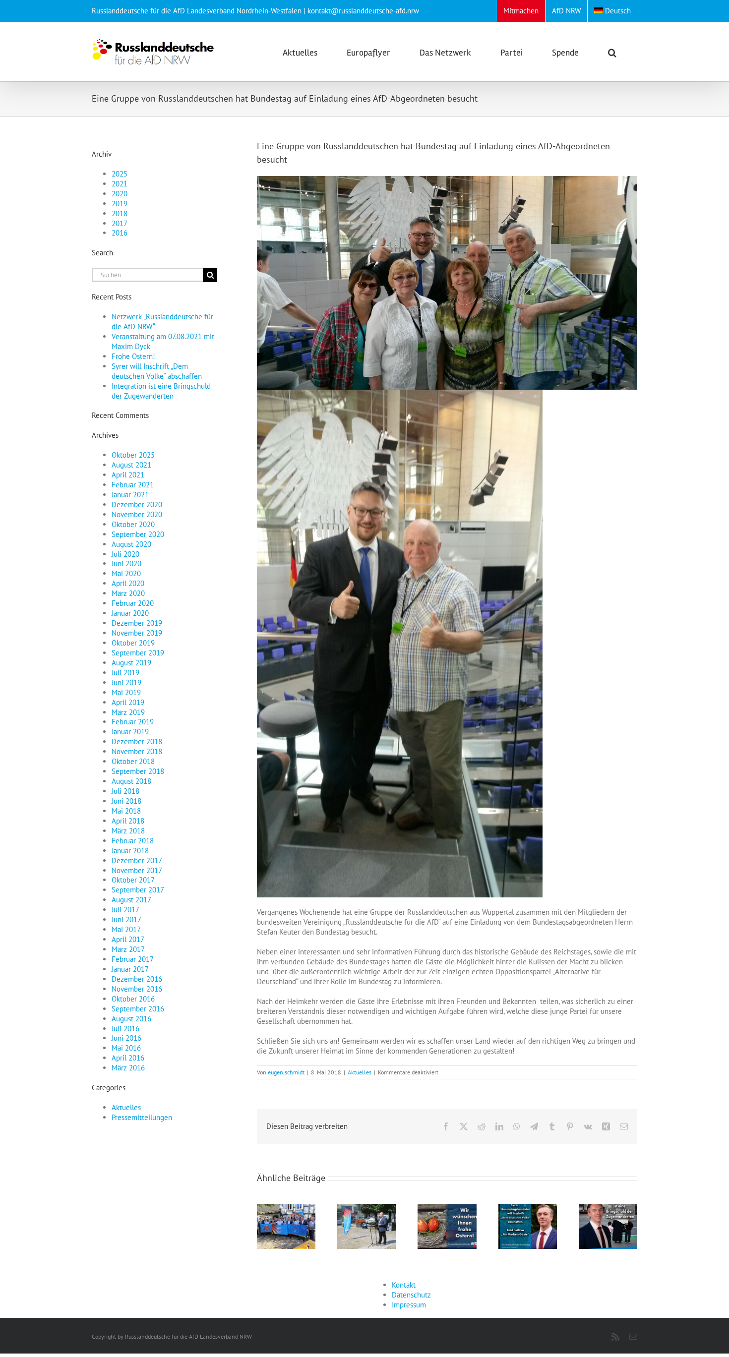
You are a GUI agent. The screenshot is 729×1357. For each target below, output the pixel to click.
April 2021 (128, 474)
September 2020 (138, 534)
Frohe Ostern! (133, 356)
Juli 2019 (125, 672)
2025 (119, 173)
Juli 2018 (125, 791)
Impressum (409, 1304)
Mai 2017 (126, 929)
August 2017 (131, 899)
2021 (119, 183)
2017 (119, 223)
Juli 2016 (125, 1028)
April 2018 (128, 821)
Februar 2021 (133, 484)
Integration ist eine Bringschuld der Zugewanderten (161, 391)
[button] (612, 51)
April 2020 (128, 583)
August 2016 (131, 1018)
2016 (119, 232)
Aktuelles (359, 1072)
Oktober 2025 (133, 455)
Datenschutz (411, 1294)
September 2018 (138, 771)
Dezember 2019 (137, 623)
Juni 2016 (126, 1038)
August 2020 (131, 544)
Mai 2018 (126, 811)
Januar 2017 (130, 969)
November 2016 (137, 989)
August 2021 (131, 465)
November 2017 (137, 870)
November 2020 (137, 514)
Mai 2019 (126, 692)
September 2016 (138, 1008)
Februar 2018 (133, 840)
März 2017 (128, 949)
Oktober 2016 (133, 998)
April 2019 (128, 702)
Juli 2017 (125, 909)
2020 (119, 193)
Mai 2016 (126, 1048)
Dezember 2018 (137, 741)
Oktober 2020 (133, 524)
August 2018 (131, 781)
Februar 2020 (133, 603)
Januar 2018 (130, 850)
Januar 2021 (130, 494)
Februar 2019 (133, 721)
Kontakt (404, 1285)
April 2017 (128, 939)
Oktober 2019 (133, 643)
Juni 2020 (126, 563)
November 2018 (137, 751)
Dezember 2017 (137, 860)
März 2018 (128, 830)
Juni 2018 (126, 801)
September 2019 (138, 652)
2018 (119, 213)
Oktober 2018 (133, 761)
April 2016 (128, 1057)
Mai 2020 (126, 573)
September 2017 (138, 889)
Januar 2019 (130, 731)
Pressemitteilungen (142, 1117)
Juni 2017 (126, 919)
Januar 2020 (130, 613)
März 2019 (128, 712)
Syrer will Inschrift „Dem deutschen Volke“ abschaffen (157, 371)
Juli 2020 (125, 554)
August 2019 (131, 662)
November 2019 (137, 633)
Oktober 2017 (133, 880)
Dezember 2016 (137, 979)
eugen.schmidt (286, 1072)
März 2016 (128, 1067)
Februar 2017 (133, 959)
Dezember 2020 (137, 504)
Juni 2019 (126, 682)
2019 (119, 203)
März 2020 (128, 593)
